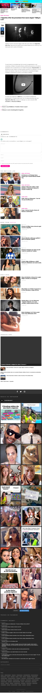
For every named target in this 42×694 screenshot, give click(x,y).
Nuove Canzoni (28, 681)
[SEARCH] (40, 1)
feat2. (9, 676)
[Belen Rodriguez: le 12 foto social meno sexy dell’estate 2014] (10, 321)
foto (21, 676)
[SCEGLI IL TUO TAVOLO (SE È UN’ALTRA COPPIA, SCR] (11, 413)
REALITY (7, 683)
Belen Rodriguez (8, 675)
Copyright (22, 691)
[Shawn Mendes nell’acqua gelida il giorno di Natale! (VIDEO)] (10, 241)
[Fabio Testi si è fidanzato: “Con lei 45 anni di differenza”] (10, 201)
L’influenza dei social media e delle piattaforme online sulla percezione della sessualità (36, 11)
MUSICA (23, 173)
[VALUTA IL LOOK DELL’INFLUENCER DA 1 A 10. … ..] (11, 537)
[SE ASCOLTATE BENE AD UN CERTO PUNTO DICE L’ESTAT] (11, 434)
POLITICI (3, 683)
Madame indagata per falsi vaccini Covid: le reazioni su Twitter (31, 250)
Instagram (18, 678)
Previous (0, 8)
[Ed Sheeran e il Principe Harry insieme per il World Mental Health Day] (10, 178)
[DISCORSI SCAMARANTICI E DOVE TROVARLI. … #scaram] (31, 599)
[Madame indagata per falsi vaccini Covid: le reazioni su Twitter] (10, 253)
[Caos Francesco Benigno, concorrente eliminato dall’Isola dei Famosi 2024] (26, 5)
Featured (12, 676)
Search (40, 669)
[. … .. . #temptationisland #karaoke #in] (11, 516)
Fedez (17, 676)
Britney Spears (19, 675)
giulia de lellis (35, 676)
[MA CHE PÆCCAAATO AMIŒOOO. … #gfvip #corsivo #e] (11, 475)
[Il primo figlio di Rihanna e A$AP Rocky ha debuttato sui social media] (10, 264)
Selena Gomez (17, 683)
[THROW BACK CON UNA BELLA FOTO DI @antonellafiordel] (31, 413)
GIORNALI (29, 676)
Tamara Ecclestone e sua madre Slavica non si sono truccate (14, 651)
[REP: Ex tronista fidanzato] (15, 5)
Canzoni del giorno (35, 675)
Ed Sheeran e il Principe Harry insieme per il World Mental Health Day (31, 176)
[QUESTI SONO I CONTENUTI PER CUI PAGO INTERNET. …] (31, 454)
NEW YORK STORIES (17, 681)
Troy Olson (3, 622)
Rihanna (12, 683)
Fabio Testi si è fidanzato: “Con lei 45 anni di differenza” (31, 199)
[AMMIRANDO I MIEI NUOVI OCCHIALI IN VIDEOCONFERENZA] (11, 496)
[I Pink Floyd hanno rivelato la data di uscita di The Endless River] (3, 377)
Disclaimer (18, 691)
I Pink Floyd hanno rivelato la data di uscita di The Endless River (19, 375)
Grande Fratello (4, 678)
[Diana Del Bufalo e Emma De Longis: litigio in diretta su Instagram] (10, 282)
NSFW (23, 681)
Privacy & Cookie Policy (29, 691)
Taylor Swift (35, 683)
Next (41, 8)
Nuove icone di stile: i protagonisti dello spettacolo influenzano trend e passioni (4, 11)
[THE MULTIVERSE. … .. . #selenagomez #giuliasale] (11, 557)
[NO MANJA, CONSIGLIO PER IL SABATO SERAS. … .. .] (31, 434)
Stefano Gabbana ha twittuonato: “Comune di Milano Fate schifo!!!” (16, 623)
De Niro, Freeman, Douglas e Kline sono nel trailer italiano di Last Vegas (17, 632)
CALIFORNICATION (27, 675)
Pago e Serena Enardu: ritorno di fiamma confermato (30, 211)
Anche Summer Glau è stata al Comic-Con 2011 (11, 626)
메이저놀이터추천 (4, 625)
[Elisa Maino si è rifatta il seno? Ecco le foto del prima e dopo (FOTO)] (10, 293)
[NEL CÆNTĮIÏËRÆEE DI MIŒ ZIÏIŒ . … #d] (31, 475)
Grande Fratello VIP (12, 678)
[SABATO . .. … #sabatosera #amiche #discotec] (31, 578)
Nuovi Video (34, 681)
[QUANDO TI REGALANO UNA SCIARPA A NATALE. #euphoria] (11, 454)
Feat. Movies (4, 676)
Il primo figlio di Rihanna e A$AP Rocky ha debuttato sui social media (31, 262)
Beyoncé (14, 675)
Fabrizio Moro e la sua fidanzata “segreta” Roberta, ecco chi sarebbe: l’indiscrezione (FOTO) (30, 302)
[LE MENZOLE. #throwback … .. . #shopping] (31, 496)
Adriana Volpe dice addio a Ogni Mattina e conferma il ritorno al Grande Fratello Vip (30, 188)
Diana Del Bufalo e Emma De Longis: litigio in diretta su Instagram (31, 278)
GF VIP (25, 676)
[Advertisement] (23, 55)
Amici (2, 675)
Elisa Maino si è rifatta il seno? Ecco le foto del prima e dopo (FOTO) (31, 289)
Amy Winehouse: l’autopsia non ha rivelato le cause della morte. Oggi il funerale (18, 658)
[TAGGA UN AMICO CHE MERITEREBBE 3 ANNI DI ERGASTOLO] (31, 557)
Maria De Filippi (4, 681)
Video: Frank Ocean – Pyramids (7, 381)
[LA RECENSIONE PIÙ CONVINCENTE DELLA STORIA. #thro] (11, 578)
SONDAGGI (23, 683)
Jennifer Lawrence (31, 678)
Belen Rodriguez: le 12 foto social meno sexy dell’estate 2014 (30, 313)
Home (10, 691)
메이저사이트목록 (4, 640)
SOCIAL (23, 185)
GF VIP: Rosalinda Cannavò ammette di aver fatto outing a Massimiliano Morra (18, 635)
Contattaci (13, 691)
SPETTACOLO (27, 173)
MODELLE (10, 681)
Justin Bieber (38, 678)
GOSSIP (23, 196)
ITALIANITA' (24, 678)
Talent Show (29, 683)
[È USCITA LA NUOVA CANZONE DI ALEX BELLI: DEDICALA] (31, 516)
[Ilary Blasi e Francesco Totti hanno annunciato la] (31, 537)
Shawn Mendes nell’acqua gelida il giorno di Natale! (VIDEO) (31, 238)
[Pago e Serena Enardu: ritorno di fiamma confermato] (10, 213)
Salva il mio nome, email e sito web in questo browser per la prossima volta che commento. (17, 163)
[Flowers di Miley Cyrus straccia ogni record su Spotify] (10, 229)
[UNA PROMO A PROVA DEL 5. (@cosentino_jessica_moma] (11, 599)
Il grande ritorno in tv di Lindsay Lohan (10, 641)
